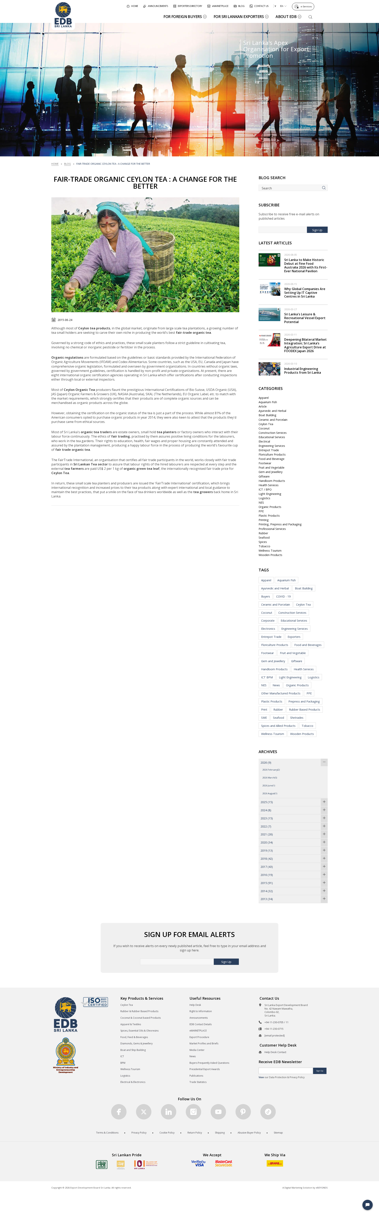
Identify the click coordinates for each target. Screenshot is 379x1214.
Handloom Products (272, 481)
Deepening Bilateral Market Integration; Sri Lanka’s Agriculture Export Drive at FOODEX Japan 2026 (305, 345)
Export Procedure (199, 1037)
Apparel (264, 398)
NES (261, 502)
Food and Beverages (308, 645)
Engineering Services (272, 446)
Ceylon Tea (266, 424)
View (261, 1077)
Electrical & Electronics (132, 1082)
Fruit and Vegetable (271, 467)
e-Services (306, 6)
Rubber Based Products (304, 709)
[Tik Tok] (268, 1111)
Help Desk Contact (275, 1052)
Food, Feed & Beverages (134, 1037)
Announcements (199, 1017)
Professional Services (272, 529)
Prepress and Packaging (304, 701)
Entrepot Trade (269, 450)
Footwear (265, 463)
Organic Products (270, 507)
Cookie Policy (166, 1132)
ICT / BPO (265, 489)
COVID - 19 (283, 596)
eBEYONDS (322, 1187)
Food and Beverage (271, 459)
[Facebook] (119, 1111)
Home (55, 163)
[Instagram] (193, 1111)
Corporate (268, 620)
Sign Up (317, 230)
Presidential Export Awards (205, 1069)
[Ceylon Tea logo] (101, 1164)
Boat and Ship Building (133, 1050)
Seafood (264, 537)
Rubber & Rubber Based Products (139, 1011)
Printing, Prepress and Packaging (280, 524)
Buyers (265, 596)
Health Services (269, 485)
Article (263, 406)
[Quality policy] (94, 1001)
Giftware (264, 476)
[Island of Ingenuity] (146, 1164)
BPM (122, 1063)
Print (264, 709)
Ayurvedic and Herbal (272, 411)
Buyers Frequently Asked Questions (209, 1063)
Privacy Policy (138, 1132)
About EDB (286, 16)
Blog (67, 163)
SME (264, 718)
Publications (196, 1075)
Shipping (220, 1132)
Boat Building (267, 415)
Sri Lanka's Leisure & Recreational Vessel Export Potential (305, 318)
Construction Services (273, 433)
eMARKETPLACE (198, 1030)
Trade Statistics (198, 1082)
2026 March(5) (270, 777)
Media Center (197, 1050)
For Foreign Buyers (182, 16)
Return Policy (195, 1132)
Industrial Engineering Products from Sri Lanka (302, 371)
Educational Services (272, 437)
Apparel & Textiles (130, 1024)
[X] (143, 1111)
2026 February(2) (271, 769)
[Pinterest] (243, 1111)
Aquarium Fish (268, 402)
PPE (261, 511)
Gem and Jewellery (270, 472)
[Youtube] (218, 1111)
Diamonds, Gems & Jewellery (136, 1043)
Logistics (264, 498)
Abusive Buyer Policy (249, 1132)
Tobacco (264, 546)
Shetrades (296, 718)
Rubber (263, 533)
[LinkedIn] (168, 1111)
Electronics (268, 629)
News (276, 685)
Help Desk (195, 1005)
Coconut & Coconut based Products (140, 1017)
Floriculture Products (272, 454)
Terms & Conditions (107, 1132)
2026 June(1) (269, 785)
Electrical (264, 441)
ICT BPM (267, 677)
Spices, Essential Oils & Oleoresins (139, 1030)
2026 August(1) (270, 793)
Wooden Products (270, 555)
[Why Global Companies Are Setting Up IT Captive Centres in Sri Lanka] (269, 288)
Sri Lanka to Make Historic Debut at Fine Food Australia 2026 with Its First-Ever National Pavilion (305, 265)
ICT (122, 1056)
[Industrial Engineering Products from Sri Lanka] (269, 368)
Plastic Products (269, 515)
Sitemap (278, 1132)
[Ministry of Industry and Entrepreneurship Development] (65, 1055)
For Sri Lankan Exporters (239, 16)
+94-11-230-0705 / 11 (276, 1022)
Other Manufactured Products (280, 693)
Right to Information (201, 1011)
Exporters (294, 637)
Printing (264, 520)
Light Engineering (270, 494)
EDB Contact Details (201, 1024)
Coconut (264, 428)
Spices (263, 542)
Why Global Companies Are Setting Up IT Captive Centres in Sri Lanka (304, 293)
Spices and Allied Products (278, 726)
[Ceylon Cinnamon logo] (121, 1164)
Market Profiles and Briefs (204, 1043)
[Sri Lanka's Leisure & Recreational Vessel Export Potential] (269, 314)
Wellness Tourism (270, 550)
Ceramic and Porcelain (273, 420)
